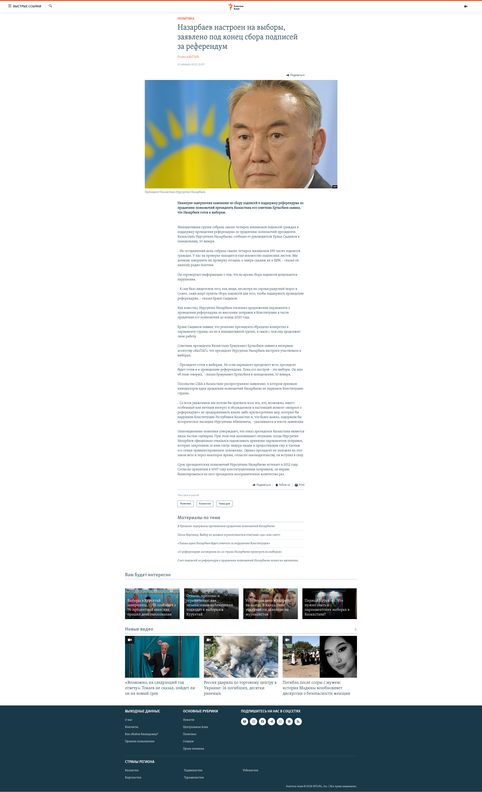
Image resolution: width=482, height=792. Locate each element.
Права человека (193, 748)
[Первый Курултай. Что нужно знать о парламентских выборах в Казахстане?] (329, 603)
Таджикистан (193, 770)
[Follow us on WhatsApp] (280, 721)
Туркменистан (194, 777)
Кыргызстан (133, 777)
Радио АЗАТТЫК (188, 56)
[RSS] (298, 721)
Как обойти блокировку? (141, 734)
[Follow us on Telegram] (271, 721)
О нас (128, 720)
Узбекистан (250, 770)
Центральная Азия (195, 727)
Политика (186, 19)
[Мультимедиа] (465, 6)
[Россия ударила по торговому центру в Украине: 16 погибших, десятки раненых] (241, 657)
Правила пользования (139, 741)
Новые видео (139, 629)
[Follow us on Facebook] (262, 721)
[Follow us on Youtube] (244, 721)
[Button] (295, 75)
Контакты (131, 727)
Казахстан (132, 770)
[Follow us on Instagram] (253, 721)
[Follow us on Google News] (289, 721)
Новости (188, 720)
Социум (188, 741)
